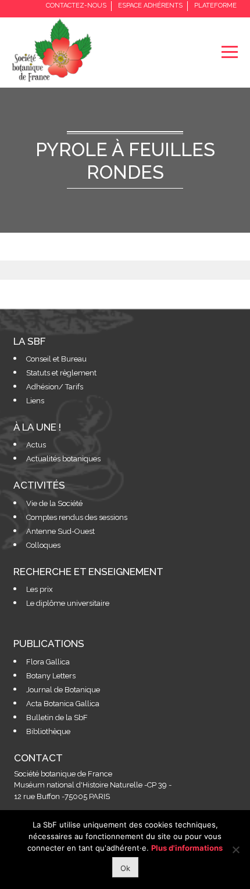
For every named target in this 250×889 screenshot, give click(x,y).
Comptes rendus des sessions (76, 517)
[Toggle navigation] (229, 52)
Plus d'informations (187, 847)
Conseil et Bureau (56, 359)
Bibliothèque (48, 731)
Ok (125, 868)
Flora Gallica (48, 661)
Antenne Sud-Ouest (60, 531)
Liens (35, 400)
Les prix (39, 589)
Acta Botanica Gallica (62, 703)
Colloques (43, 545)
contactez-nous (76, 5)
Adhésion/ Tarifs (54, 386)
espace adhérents (150, 5)
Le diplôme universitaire (67, 603)
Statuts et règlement (61, 372)
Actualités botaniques (63, 458)
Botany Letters (51, 675)
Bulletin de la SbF (57, 717)
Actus (36, 444)
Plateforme (215, 5)
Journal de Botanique (63, 689)
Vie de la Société (54, 503)
